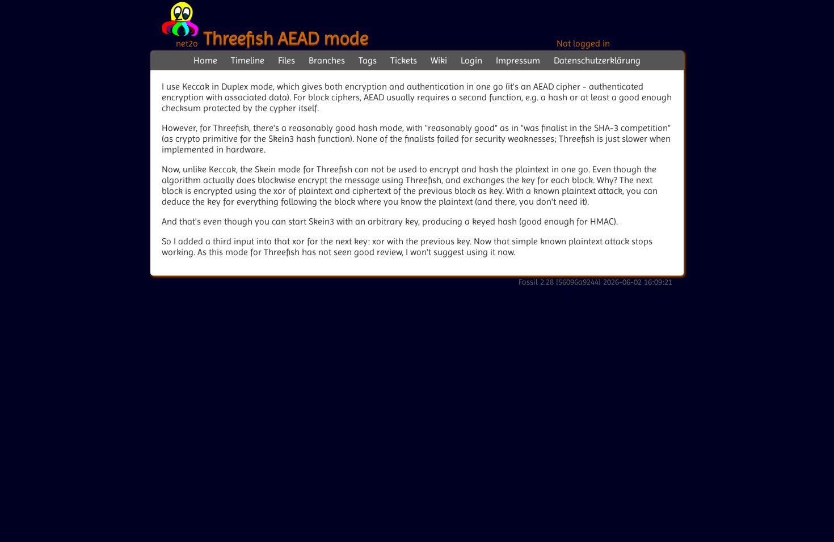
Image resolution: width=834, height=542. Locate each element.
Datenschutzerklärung (597, 60)
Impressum (518, 60)
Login (471, 60)
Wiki (439, 60)
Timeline (247, 60)
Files (286, 60)
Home (205, 60)
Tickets (403, 60)
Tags (368, 60)
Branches (327, 60)
